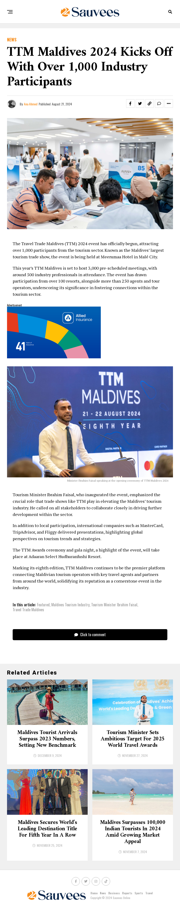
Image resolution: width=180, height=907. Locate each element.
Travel (149, 893)
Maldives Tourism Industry (70, 605)
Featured (43, 605)
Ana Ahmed (31, 103)
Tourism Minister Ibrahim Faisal (114, 605)
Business (114, 893)
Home (94, 893)
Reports (127, 893)
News (103, 893)
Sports (139, 893)
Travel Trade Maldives (28, 609)
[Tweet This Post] (140, 103)
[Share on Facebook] (130, 103)
